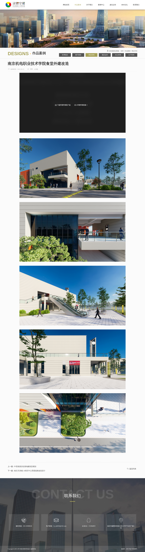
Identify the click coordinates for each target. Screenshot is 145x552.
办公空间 (118, 55)
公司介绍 (89, 2)
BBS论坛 (124, 5)
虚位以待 (113, 5)
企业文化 (89, 6)
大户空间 (131, 55)
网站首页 (66, 5)
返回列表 (131, 469)
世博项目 (78, 2)
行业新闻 (101, 6)
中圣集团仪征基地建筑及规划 (25, 466)
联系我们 (136, 5)
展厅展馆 (78, 6)
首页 (122, 51)
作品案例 (127, 51)
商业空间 (134, 51)
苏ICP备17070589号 (131, 549)
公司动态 (101, 2)
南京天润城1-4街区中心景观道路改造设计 (29, 471)
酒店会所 (105, 55)
